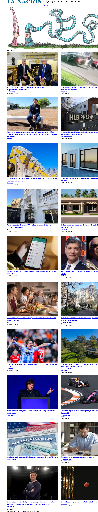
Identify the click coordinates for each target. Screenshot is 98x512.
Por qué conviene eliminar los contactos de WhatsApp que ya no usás (31, 271)
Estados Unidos (11, 459)
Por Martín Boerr (11, 136)
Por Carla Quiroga (12, 506)
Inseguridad (64, 92)
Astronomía (64, 504)
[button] (32, 69)
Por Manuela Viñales (66, 322)
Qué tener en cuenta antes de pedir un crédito (77, 457)
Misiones (9, 138)
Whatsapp (10, 273)
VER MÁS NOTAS (10, 509)
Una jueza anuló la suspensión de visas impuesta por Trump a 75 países (32, 457)
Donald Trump (11, 92)
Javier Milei (10, 415)
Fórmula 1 (63, 416)
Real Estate (10, 183)
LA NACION (45, 5)
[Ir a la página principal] (24, 3)
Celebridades (64, 276)
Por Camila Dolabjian (66, 136)
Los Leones (10, 368)
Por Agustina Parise (66, 459)
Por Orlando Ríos (65, 415)
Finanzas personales (66, 461)
